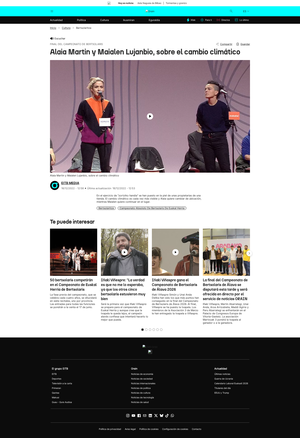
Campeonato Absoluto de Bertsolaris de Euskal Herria (152, 208)
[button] (249, 253)
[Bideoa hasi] (150, 116)
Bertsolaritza (106, 208)
